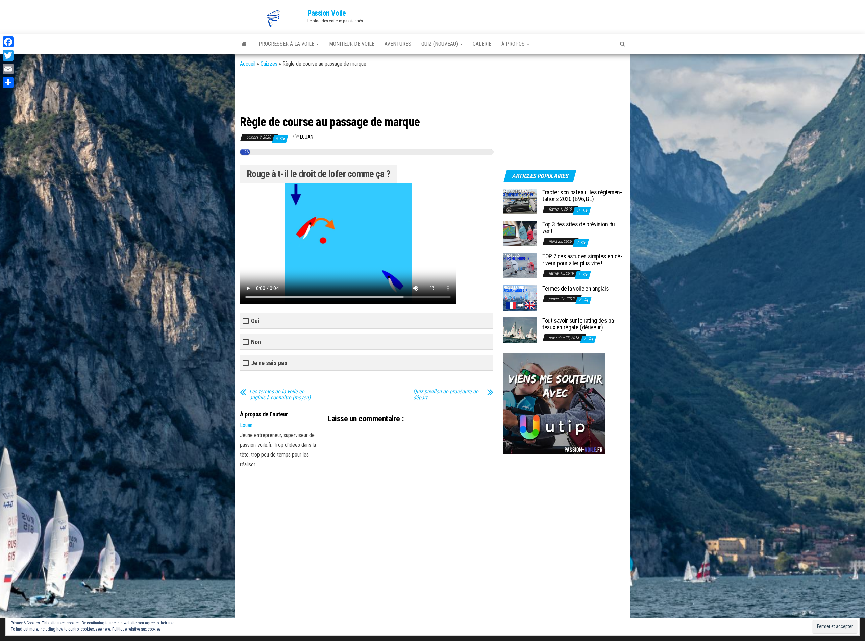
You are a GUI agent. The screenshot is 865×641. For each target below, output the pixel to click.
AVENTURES (398, 44)
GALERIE (482, 44)
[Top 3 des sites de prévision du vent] (520, 233)
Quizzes (269, 63)
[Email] (8, 69)
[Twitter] (8, 55)
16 (579, 210)
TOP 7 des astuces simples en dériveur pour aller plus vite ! (582, 260)
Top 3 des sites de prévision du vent (578, 228)
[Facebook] (8, 42)
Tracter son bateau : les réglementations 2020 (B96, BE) (582, 195)
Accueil (247, 63)
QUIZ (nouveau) (440, 44)
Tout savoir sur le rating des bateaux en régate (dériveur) (579, 324)
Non (256, 342)
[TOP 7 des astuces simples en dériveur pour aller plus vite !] (520, 265)
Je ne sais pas (269, 363)
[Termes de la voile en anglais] (520, 297)
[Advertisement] (363, 90)
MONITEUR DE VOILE (351, 44)
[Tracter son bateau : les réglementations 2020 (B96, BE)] (520, 201)
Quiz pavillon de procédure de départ (445, 395)
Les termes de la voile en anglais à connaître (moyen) (280, 395)
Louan (306, 137)
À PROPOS (513, 44)
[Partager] (8, 82)
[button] (273, 18)
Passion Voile (326, 13)
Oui (255, 321)
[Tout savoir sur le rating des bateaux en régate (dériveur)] (520, 329)
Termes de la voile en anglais (575, 288)
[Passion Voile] (244, 44)
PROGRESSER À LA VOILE (287, 44)
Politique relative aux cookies (136, 629)
